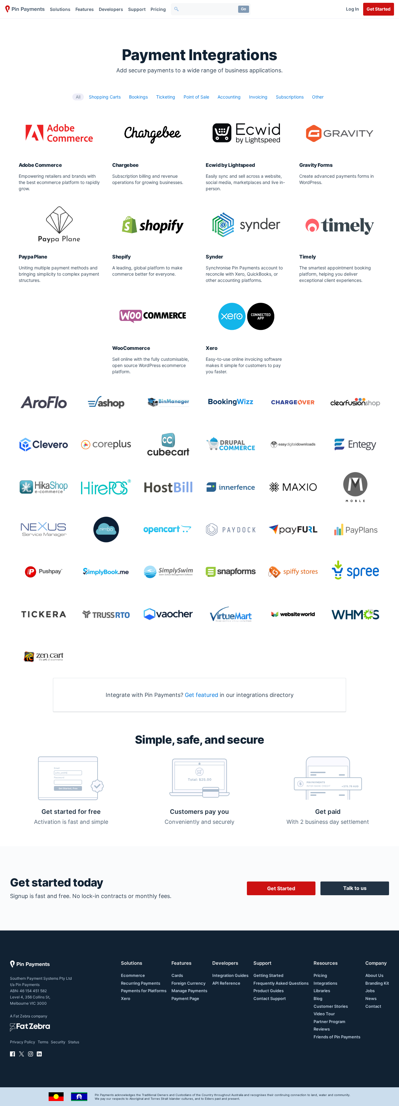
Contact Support (269, 998)
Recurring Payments (140, 983)
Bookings (138, 96)
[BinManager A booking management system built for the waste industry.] (168, 402)
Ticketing (165, 96)
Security (58, 1042)
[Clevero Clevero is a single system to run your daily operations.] (43, 444)
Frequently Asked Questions (281, 983)
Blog (318, 998)
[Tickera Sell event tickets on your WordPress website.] (43, 614)
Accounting (229, 96)
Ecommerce (133, 975)
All (78, 96)
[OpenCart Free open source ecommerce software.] (168, 529)
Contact (373, 1006)
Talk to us (355, 888)
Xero (125, 998)
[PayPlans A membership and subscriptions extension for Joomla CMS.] (355, 529)
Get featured (201, 695)
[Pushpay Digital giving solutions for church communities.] (43, 572)
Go (243, 9)
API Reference (226, 983)
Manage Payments (189, 990)
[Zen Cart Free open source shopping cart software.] (43, 656)
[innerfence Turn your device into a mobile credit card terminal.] (231, 487)
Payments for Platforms (143, 990)
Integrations (325, 983)
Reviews (322, 1028)
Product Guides (268, 990)
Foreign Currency (188, 983)
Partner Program (329, 1021)
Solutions (60, 9)
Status (73, 1042)
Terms (43, 1042)
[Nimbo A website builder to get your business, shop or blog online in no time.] (106, 529)
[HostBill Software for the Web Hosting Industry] (168, 487)
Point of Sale (196, 96)
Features (84, 9)
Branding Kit (377, 983)
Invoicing (258, 96)
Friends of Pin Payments (337, 1036)
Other (318, 96)
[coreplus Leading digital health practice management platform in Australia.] (106, 444)
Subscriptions (290, 96)
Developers (111, 9)
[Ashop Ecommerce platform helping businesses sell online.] (106, 402)
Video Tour (324, 1013)
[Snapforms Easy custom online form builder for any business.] (231, 572)
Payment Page (185, 998)
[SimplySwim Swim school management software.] (168, 572)
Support (137, 9)
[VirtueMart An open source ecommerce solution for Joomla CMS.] (231, 614)
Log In (352, 9)
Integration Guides (230, 975)
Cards (177, 975)
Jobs (370, 990)
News (371, 998)
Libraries (322, 990)
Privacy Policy (22, 1042)
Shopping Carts (105, 96)
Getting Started (268, 975)
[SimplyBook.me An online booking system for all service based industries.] (106, 572)
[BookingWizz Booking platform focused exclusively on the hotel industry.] (231, 402)
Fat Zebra (21, 1016)
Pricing (158, 9)
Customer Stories (331, 1006)
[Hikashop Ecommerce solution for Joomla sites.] (43, 487)
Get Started (379, 9)
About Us (374, 975)
